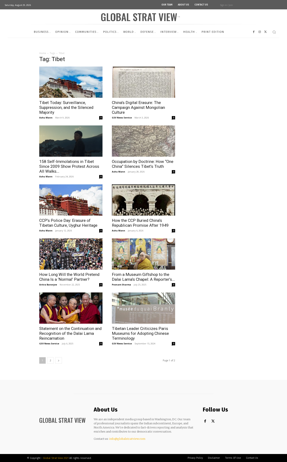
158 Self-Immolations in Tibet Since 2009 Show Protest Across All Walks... (69, 166)
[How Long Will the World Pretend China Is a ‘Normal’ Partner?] (70, 254)
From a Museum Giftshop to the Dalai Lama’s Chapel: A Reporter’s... (143, 277)
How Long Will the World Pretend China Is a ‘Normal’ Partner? (69, 277)
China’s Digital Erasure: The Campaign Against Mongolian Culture (138, 107)
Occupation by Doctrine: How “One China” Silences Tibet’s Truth (142, 164)
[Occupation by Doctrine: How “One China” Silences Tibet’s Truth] (143, 141)
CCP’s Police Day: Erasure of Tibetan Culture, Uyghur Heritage (68, 223)
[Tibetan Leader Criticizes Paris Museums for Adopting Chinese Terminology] (143, 308)
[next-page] (58, 360)
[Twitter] (213, 421)
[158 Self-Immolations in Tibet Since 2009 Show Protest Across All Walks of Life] (70, 141)
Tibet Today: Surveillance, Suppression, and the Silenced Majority (66, 107)
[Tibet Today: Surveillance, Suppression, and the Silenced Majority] (70, 82)
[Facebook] (205, 421)
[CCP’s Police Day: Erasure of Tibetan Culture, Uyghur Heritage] (70, 200)
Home (42, 53)
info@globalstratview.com (127, 439)
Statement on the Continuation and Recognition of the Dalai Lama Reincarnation (70, 333)
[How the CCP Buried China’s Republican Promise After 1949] (143, 200)
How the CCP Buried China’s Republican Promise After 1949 (140, 223)
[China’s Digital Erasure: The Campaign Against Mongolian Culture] (143, 82)
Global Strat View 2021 (56, 458)
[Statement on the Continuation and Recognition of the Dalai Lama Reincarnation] (70, 308)
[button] (274, 32)
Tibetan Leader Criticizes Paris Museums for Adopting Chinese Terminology (140, 333)
